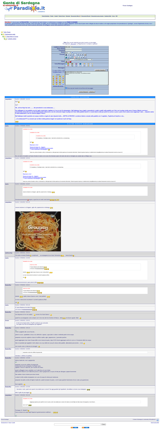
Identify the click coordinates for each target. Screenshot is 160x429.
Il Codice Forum (57, 72)
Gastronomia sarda (10, 34)
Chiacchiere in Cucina (12, 36)
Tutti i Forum (7, 32)
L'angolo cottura (12, 38)
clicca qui (73, 44)
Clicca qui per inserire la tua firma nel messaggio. (80, 88)
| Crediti (13, 422)
